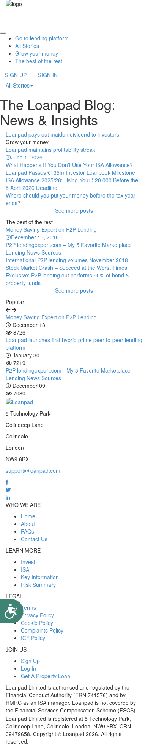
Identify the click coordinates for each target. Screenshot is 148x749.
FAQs (27, 531)
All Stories (27, 45)
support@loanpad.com (33, 470)
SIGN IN (48, 75)
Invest (28, 562)
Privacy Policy (37, 615)
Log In (28, 668)
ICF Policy (33, 638)
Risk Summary (38, 584)
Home (28, 516)
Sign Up (30, 661)
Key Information (40, 577)
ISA (25, 569)
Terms (28, 607)
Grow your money (36, 53)
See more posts (74, 210)
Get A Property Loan (45, 676)
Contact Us (34, 539)
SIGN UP (16, 75)
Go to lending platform (42, 38)
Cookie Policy (37, 622)
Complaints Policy (42, 630)
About (28, 523)
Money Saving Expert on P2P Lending (51, 317)
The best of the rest (38, 61)
